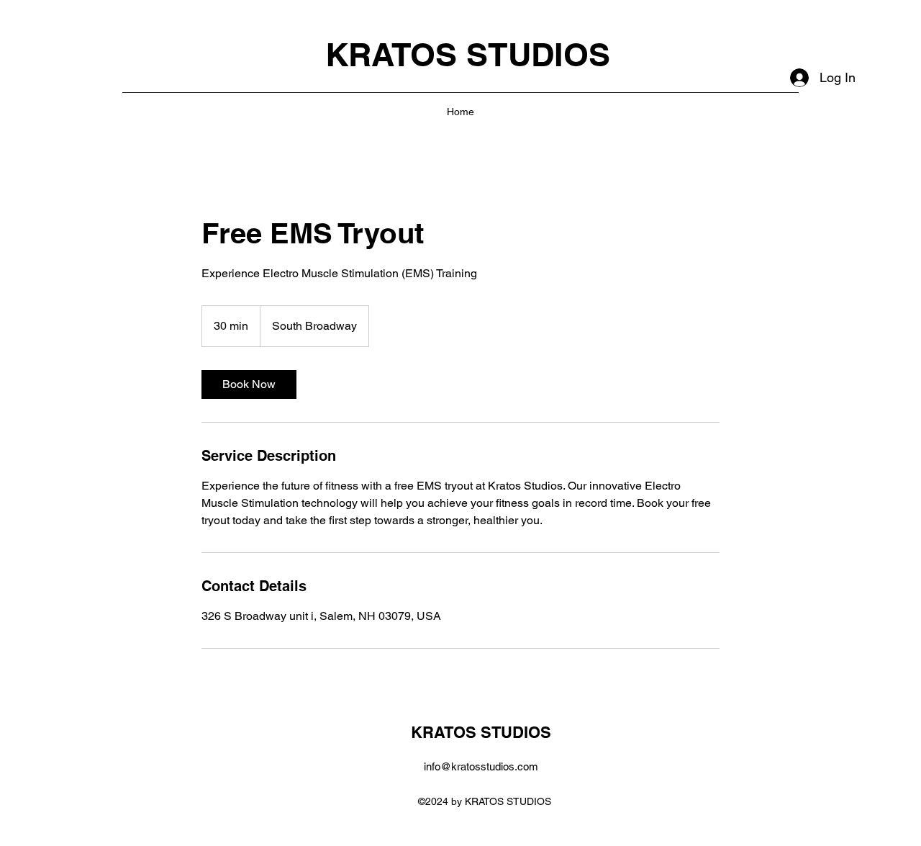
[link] (248, 384)
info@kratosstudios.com (481, 766)
